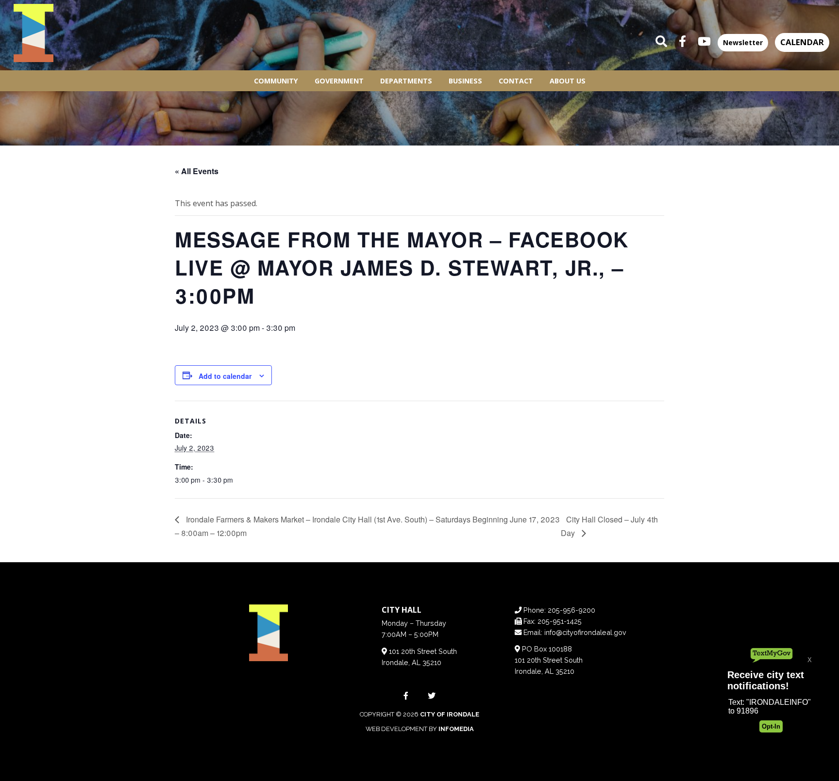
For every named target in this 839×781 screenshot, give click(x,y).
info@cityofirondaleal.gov (585, 632)
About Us (568, 80)
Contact (516, 80)
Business (465, 80)
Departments (406, 80)
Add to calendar (225, 376)
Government (339, 80)
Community (276, 80)
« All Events (196, 171)
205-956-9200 (571, 610)
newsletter (743, 42)
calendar (802, 42)
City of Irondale (449, 714)
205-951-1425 (559, 621)
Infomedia (456, 728)
